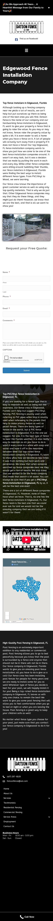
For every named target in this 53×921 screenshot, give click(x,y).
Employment (10, 821)
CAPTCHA (7, 350)
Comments (8, 320)
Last (4, 292)
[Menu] (26, 50)
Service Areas (10, 817)
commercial (40, 650)
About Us (8, 793)
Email (6, 308)
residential (25, 650)
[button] (49, 798)
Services (7, 798)
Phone (6, 296)
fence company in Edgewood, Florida (26, 666)
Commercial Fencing (13, 812)
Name (6, 272)
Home (6, 789)
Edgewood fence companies (29, 193)
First (5, 282)
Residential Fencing (13, 807)
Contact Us (9, 826)
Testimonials (10, 803)
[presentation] (23, 358)
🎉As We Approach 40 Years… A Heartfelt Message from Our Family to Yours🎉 (26, 7)
